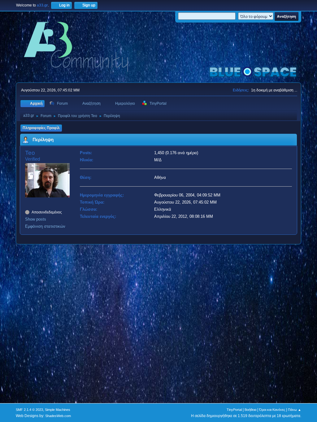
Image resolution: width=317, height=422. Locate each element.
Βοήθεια (250, 409)
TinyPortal (234, 409)
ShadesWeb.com (58, 416)
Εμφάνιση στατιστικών (45, 226)
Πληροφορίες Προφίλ (41, 128)
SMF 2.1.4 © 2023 (29, 409)
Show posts (35, 219)
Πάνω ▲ (294, 409)
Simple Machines (57, 409)
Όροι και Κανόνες (272, 409)
